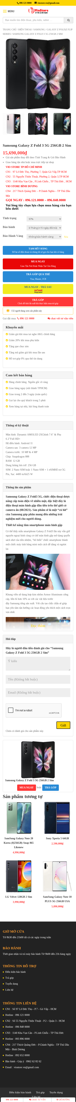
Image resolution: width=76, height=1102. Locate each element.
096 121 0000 (26, 318)
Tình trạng (9, 218)
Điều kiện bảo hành (15, 972)
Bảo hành (9, 227)
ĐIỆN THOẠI (25, 29)
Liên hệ (9, 989)
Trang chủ (9, 29)
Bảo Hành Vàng (13, 235)
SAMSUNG (39, 29)
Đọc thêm (38, 626)
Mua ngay (27, 787)
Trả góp (9, 977)
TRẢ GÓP (38, 302)
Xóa (66, 236)
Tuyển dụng (11, 983)
